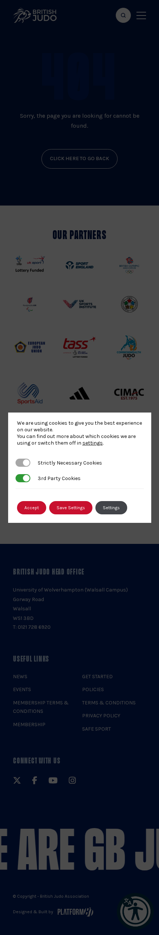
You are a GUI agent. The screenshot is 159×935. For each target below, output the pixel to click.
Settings (111, 507)
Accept (31, 507)
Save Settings (71, 507)
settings (92, 443)
